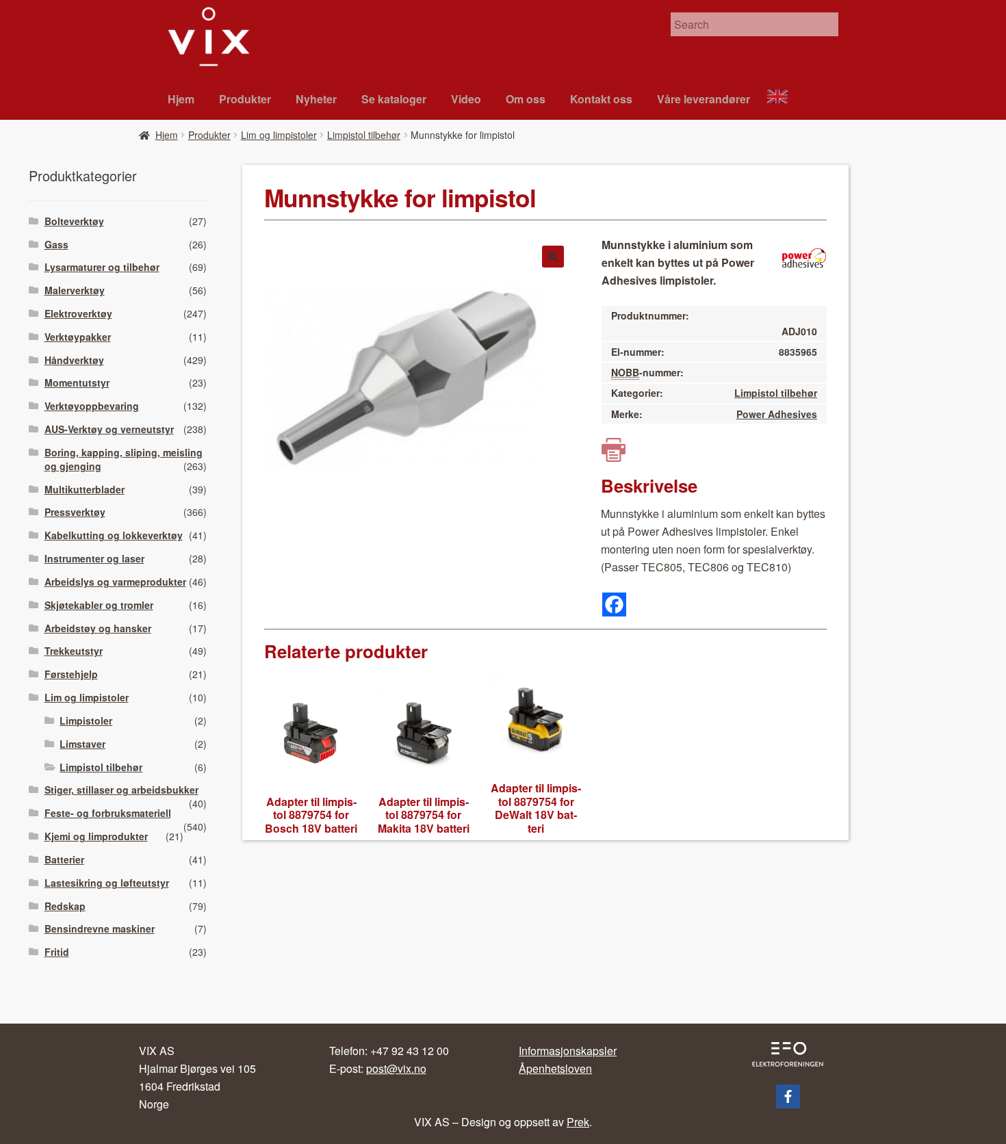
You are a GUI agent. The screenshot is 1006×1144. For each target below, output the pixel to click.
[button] (553, 257)
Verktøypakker (77, 336)
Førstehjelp (71, 674)
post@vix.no (396, 1068)
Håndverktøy (74, 360)
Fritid (56, 952)
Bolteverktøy (74, 221)
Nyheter (316, 99)
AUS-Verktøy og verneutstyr (109, 429)
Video (466, 99)
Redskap (65, 906)
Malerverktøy (74, 290)
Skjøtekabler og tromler (98, 605)
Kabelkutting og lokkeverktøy (113, 535)
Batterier (64, 859)
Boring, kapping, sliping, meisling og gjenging (123, 459)
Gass (56, 244)
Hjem (181, 99)
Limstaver (82, 744)
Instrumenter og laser (94, 558)
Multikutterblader (84, 489)
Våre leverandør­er (703, 99)
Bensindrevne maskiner (99, 928)
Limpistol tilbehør (363, 135)
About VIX (783, 98)
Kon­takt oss (601, 99)
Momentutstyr (76, 382)
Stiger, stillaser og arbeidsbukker (121, 789)
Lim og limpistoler (279, 135)
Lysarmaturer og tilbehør (101, 267)
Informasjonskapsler (568, 1050)
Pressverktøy (74, 512)
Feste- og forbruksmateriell (107, 813)
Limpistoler (86, 720)
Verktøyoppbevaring (91, 406)
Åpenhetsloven (555, 1068)
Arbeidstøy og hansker (97, 628)
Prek (578, 1122)
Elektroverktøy (78, 313)
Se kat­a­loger (393, 99)
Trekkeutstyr (73, 651)
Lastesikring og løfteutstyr (106, 882)
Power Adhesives (776, 414)
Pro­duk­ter (245, 99)
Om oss (525, 99)
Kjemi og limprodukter (96, 836)
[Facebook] (614, 604)
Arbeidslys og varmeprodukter (115, 581)
